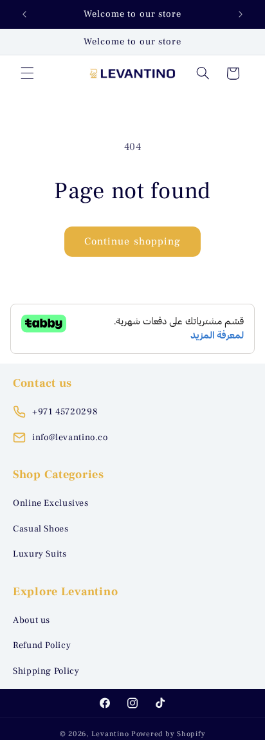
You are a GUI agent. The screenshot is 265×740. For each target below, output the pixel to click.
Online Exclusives (51, 503)
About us (31, 620)
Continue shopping (132, 241)
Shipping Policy (46, 671)
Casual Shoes (41, 529)
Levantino (110, 734)
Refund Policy (42, 645)
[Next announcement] (240, 14)
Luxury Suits (40, 554)
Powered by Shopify (168, 734)
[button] (27, 73)
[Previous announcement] (24, 14)
